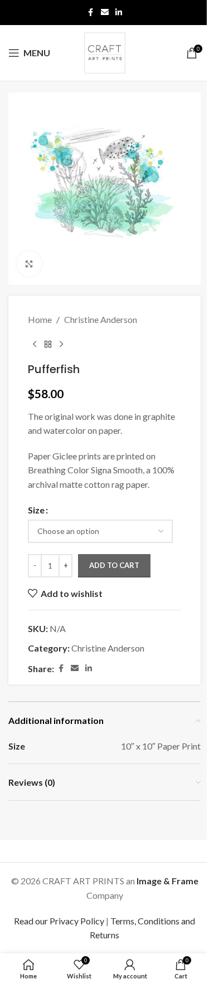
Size (36, 510)
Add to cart (114, 565)
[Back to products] (48, 344)
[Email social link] (105, 12)
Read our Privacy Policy (59, 921)
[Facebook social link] (91, 12)
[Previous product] (34, 344)
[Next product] (61, 344)
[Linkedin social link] (118, 12)
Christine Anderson (100, 319)
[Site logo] (104, 51)
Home (40, 319)
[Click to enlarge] (29, 263)
